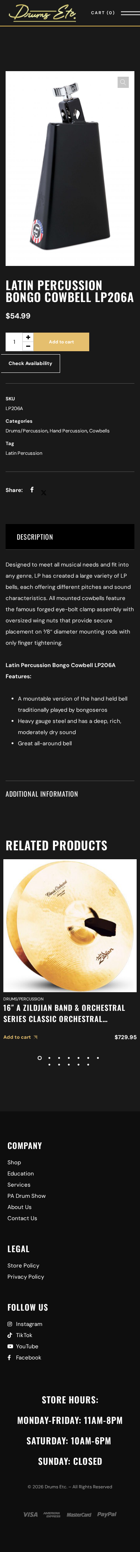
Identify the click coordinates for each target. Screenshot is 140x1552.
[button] (123, 82)
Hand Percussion (68, 431)
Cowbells (99, 431)
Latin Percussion (24, 453)
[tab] (70, 537)
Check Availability (30, 363)
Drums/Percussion (26, 431)
